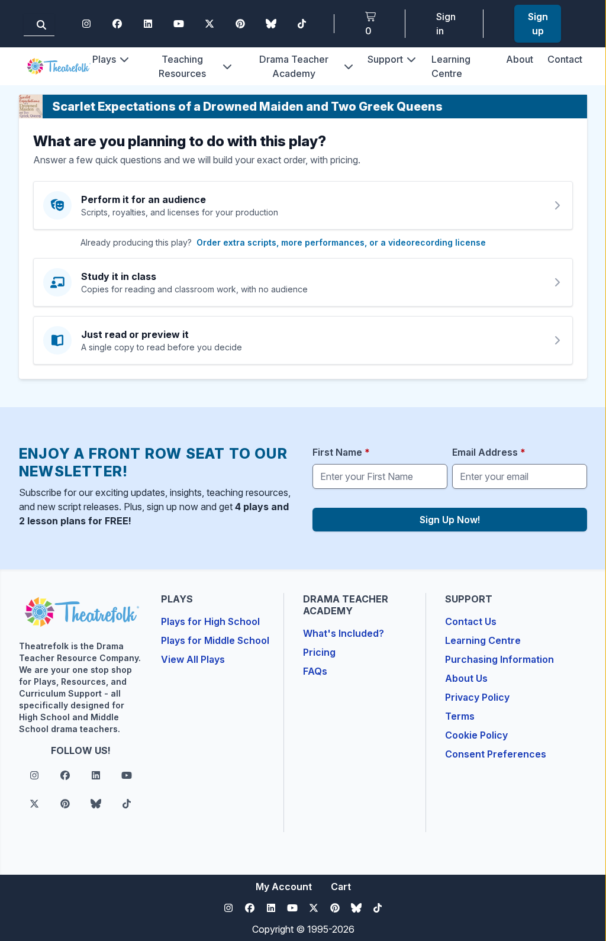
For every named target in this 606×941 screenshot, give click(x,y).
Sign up (538, 24)
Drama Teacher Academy (293, 66)
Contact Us (471, 621)
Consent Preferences (495, 754)
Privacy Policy (477, 697)
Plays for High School (210, 621)
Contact (564, 59)
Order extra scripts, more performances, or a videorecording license (341, 242)
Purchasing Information (499, 659)
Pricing (319, 652)
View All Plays (193, 659)
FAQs (315, 671)
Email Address (489, 452)
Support (385, 59)
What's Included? (343, 633)
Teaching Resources (182, 66)
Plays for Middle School (215, 640)
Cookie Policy (476, 735)
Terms (460, 716)
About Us (466, 678)
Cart (341, 886)
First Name (341, 452)
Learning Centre (483, 640)
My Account (284, 886)
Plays (104, 59)
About (519, 59)
